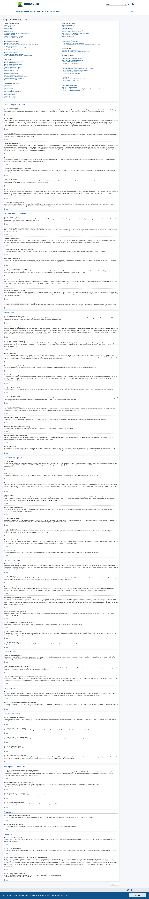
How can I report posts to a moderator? (14, 75)
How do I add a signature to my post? (13, 64)
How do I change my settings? (11, 43)
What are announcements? (10, 93)
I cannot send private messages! (70, 41)
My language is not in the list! (11, 49)
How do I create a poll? (9, 65)
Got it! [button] (137, 895)
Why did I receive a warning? (11, 73)
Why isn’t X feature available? (69, 87)
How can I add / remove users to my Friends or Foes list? (76, 51)
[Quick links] (132, 11)
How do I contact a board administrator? (72, 90)
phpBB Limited (50, 839)
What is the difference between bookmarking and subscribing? (78, 68)
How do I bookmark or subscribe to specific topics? (75, 70)
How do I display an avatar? (11, 52)
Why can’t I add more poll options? (12, 67)
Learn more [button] (65, 895)
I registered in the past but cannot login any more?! (16, 33)
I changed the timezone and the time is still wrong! (16, 48)
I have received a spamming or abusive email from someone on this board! (81, 44)
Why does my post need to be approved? (14, 78)
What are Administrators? (68, 25)
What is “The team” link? (68, 36)
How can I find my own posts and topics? (72, 63)
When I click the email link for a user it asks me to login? (18, 55)
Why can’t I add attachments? (11, 72)
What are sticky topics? (9, 94)
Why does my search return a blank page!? (73, 60)
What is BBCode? (8, 85)
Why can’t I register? (9, 28)
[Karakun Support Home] (28, 4)
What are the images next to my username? (15, 51)
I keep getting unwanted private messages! (73, 43)
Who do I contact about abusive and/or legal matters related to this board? (81, 89)
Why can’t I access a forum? (11, 70)
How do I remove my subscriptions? (71, 73)
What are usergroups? (67, 28)
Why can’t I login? (8, 31)
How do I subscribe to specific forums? (72, 71)
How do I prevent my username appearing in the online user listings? (21, 44)
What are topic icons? (9, 97)
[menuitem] (129, 4)
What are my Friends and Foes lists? (71, 50)
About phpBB (7, 841)
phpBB (58, 262)
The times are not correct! (10, 46)
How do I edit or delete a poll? (11, 69)
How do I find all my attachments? (70, 80)
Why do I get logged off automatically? (13, 36)
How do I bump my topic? (10, 80)
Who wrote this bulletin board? (70, 85)
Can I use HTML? (8, 86)
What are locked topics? (10, 96)
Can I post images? (8, 90)
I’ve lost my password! (9, 34)
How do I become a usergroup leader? (71, 31)
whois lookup (7, 861)
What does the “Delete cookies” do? (13, 38)
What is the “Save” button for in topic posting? (15, 76)
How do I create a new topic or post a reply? (15, 61)
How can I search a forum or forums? (71, 57)
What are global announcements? (12, 91)
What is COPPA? (8, 27)
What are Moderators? (68, 27)
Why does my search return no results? (72, 58)
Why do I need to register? (10, 25)
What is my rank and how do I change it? (14, 54)
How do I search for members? (70, 61)
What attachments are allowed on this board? (73, 78)
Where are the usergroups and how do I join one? (74, 30)
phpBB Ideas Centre (77, 850)
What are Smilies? (8, 88)
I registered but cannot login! (11, 30)
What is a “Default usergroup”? (70, 34)
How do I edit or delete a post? (11, 62)
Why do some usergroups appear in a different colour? (75, 33)
